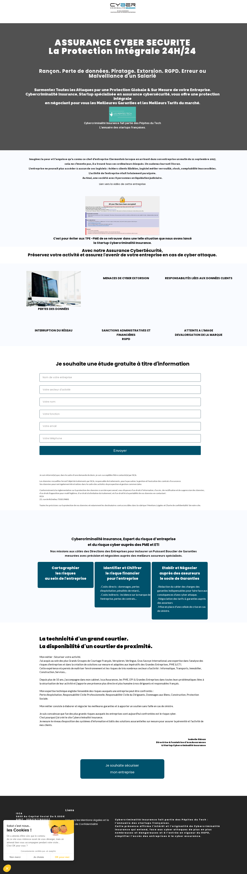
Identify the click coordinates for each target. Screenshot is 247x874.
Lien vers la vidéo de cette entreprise (122, 184)
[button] (7, 868)
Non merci (15, 857)
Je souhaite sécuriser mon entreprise (122, 768)
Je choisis (38, 857)
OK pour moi (62, 857)
